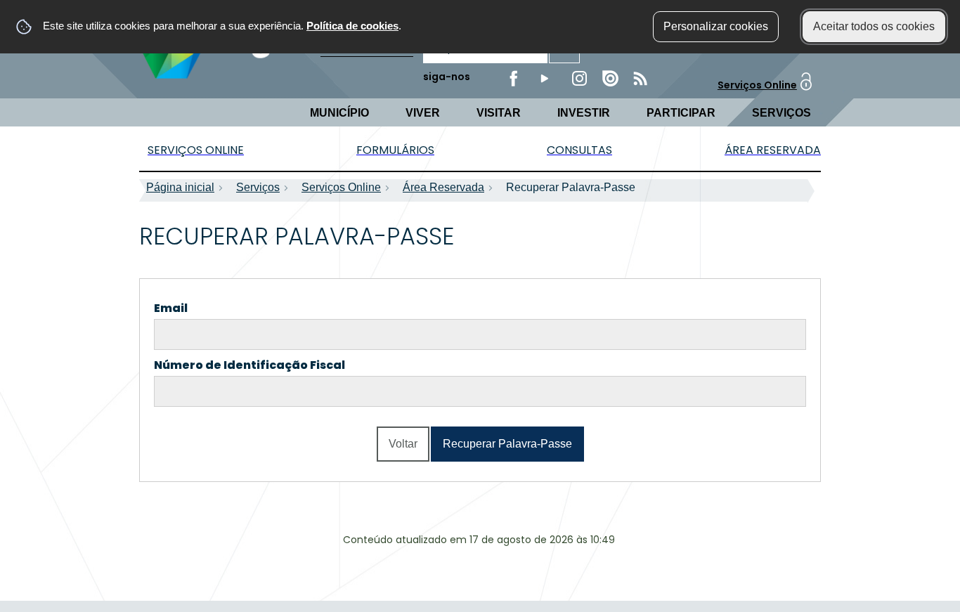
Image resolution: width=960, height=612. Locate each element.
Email (198, 308)
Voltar (403, 444)
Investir (583, 113)
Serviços (781, 113)
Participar (681, 113)
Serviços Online (757, 85)
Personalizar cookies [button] (715, 26)
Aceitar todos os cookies (874, 26)
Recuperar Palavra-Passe (507, 444)
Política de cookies (352, 26)
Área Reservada (443, 187)
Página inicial (180, 187)
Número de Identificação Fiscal (277, 365)
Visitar (498, 113)
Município (339, 113)
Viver (423, 113)
